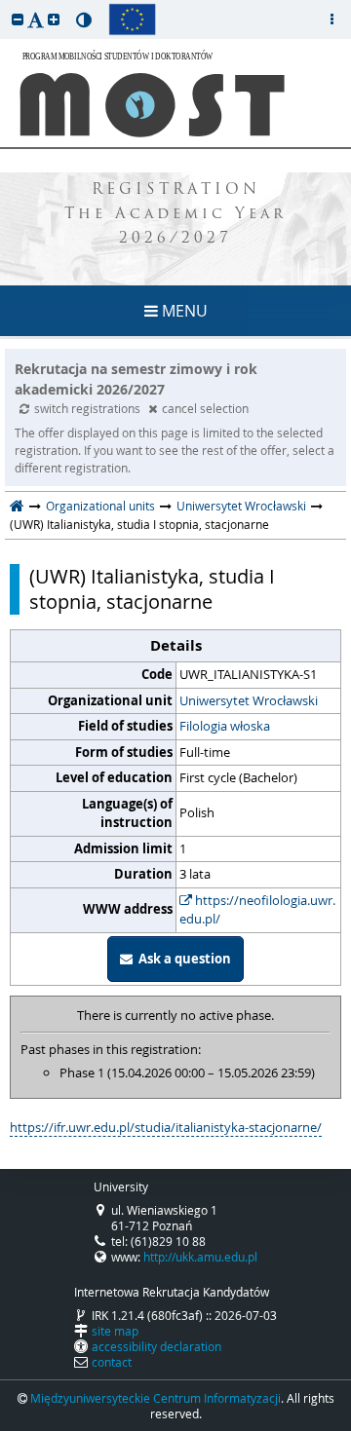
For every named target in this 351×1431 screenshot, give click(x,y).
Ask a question (182, 958)
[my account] (331, 19)
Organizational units (100, 505)
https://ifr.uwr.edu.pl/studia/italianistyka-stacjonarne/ (166, 1127)
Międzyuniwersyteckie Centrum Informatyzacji (155, 1398)
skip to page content (5, 5)
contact (112, 1362)
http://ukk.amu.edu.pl (200, 1256)
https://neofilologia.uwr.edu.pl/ (257, 909)
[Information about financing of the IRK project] (132, 19)
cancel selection (205, 408)
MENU (183, 310)
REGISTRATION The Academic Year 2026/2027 (175, 214)
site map (115, 1330)
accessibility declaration (156, 1346)
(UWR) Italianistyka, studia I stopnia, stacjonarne (152, 589)
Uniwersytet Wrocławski (241, 505)
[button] (17, 19)
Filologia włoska (224, 725)
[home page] (17, 505)
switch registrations (88, 408)
